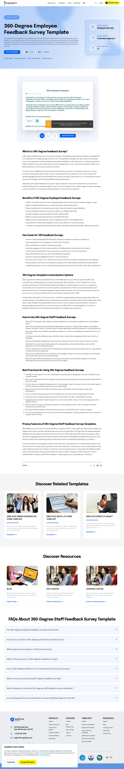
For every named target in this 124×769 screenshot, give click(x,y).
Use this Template (12, 52)
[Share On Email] (101, 465)
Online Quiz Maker (54, 732)
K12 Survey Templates (88, 738)
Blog (69, 3)
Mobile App (52, 738)
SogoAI (68, 732)
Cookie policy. (44, 755)
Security (68, 735)
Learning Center (108, 727)
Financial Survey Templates (87, 731)
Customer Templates (88, 724)
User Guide (106, 730)
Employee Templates (88, 727)
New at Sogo (70, 729)
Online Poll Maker (54, 735)
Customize (11, 762)
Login (101, 3)
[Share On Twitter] (94, 465)
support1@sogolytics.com (23, 738)
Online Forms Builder (53, 729)
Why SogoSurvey (70, 726)
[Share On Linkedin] (97, 465)
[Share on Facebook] (91, 465)
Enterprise (77, 3)
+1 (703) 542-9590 (20, 734)
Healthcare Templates (88, 735)
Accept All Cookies (27, 762)
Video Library (107, 733)
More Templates (87, 741)
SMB (84, 3)
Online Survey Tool (54, 724)
